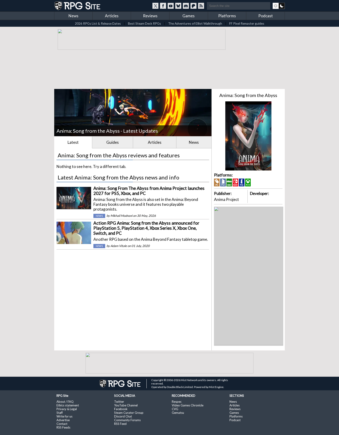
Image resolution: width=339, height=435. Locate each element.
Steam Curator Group (128, 412)
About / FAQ (65, 401)
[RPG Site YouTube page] (171, 6)
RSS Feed (120, 424)
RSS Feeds (63, 427)
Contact (61, 424)
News (73, 15)
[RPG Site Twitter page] (155, 6)
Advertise (63, 420)
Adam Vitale (118, 246)
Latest (73, 142)
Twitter (119, 401)
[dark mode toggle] (279, 6)
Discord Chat (123, 416)
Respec (176, 401)
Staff (59, 412)
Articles (112, 15)
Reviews (150, 15)
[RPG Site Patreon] (193, 6)
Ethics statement (67, 405)
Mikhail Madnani (121, 216)
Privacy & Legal (66, 409)
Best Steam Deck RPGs (144, 23)
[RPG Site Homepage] (78, 5)
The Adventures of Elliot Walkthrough (195, 23)
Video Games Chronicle (187, 405)
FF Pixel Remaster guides (246, 23)
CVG (175, 409)
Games (188, 15)
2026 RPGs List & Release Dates (98, 23)
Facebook (121, 409)
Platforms (227, 15)
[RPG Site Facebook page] (163, 6)
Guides (112, 142)
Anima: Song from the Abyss (248, 95)
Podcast (265, 15)
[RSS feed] (201, 6)
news (99, 216)
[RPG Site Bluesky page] (178, 6)
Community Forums (127, 420)
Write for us (64, 416)
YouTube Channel (126, 405)
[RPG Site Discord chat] (186, 6)
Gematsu (178, 412)
